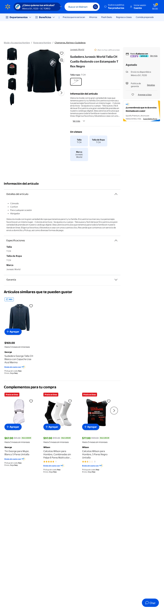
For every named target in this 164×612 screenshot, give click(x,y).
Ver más (76, 121)
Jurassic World (77, 49)
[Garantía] (116, 279)
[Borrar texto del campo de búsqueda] (88, 7)
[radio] (76, 82)
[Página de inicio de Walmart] (8, 7)
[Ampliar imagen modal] (62, 60)
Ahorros (93, 17)
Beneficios (45, 17)
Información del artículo (21, 183)
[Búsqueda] (95, 6)
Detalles (151, 85)
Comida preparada (145, 17)
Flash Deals (106, 17)
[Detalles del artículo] (116, 194)
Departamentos (19, 17)
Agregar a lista (145, 94)
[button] (114, 7)
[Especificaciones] (116, 240)
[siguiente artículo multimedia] (61, 93)
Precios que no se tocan (74, 17)
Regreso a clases (124, 17)
